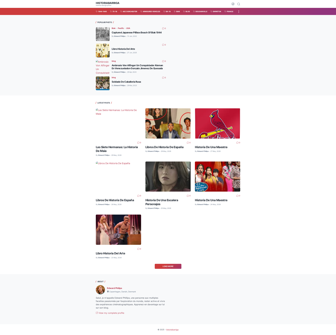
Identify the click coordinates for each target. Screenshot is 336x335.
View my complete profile (111, 313)
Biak (114, 28)
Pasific (121, 28)
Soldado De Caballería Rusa (126, 81)
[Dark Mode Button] (233, 4)
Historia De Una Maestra (211, 147)
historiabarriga (107, 3)
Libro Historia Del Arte (123, 49)
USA (128, 28)
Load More (168, 266)
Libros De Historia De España (164, 147)
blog (114, 61)
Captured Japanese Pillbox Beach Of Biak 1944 (137, 32)
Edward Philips (114, 288)
